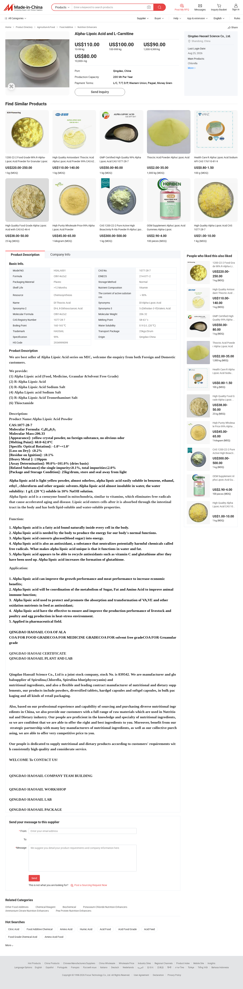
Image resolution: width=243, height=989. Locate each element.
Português (62, 967)
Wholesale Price (126, 963)
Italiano (103, 967)
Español (50, 967)
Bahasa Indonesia (220, 967)
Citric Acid (13, 929)
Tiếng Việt (203, 967)
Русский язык (89, 967)
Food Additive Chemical (39, 929)
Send (34, 878)
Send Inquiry (100, 92)
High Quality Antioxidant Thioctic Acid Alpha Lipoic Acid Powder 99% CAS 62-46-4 (223, 291)
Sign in (235, 9)
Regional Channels (164, 963)
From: (23, 831)
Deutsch (115, 967)
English (38, 967)
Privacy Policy (174, 975)
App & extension (196, 18)
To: (25, 839)
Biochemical (69, 907)
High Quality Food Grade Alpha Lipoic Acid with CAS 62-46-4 (224, 397)
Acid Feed (149, 929)
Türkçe (191, 967)
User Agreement (141, 975)
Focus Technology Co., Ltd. (98, 975)
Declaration (158, 975)
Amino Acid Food (54, 936)
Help (175, 18)
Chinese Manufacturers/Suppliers (79, 963)
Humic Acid (86, 929)
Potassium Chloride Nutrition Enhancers (105, 907)
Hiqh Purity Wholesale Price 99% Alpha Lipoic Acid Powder (224, 424)
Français (75, 967)
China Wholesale (107, 963)
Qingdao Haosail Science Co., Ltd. (209, 36)
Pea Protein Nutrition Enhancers (73, 910)
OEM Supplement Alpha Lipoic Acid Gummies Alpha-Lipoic (223, 478)
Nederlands (128, 967)
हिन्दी (169, 967)
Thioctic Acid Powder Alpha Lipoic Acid (224, 344)
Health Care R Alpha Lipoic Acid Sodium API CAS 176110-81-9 (224, 371)
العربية (140, 967)
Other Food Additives (16, 907)
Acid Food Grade (127, 929)
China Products (51, 963)
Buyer (158, 18)
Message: (21, 847)
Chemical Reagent (46, 907)
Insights (211, 963)
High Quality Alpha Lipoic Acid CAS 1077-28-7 (223, 504)
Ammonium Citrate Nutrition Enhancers (27, 910)
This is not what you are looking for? (48, 885)
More (191, 68)
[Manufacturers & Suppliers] (23, 7)
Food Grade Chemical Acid (22, 936)
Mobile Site (198, 963)
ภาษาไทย (179, 967)
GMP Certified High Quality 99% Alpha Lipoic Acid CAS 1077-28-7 (223, 317)
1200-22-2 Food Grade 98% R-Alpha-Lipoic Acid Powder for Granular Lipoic (224, 264)
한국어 (150, 967)
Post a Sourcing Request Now (89, 885)
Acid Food (105, 929)
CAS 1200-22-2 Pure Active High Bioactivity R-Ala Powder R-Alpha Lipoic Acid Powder (224, 451)
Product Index (183, 963)
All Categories (15, 18)
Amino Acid (66, 929)
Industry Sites (144, 963)
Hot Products (34, 963)
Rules (237, 18)
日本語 (160, 967)
